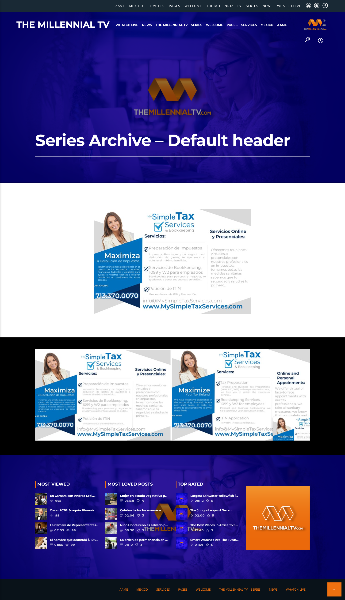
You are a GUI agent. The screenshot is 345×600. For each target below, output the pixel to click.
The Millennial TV (63, 24)
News (268, 6)
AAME (120, 6)
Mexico (136, 6)
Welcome (193, 6)
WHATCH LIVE (289, 6)
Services (156, 6)
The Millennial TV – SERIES (232, 6)
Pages (174, 6)
